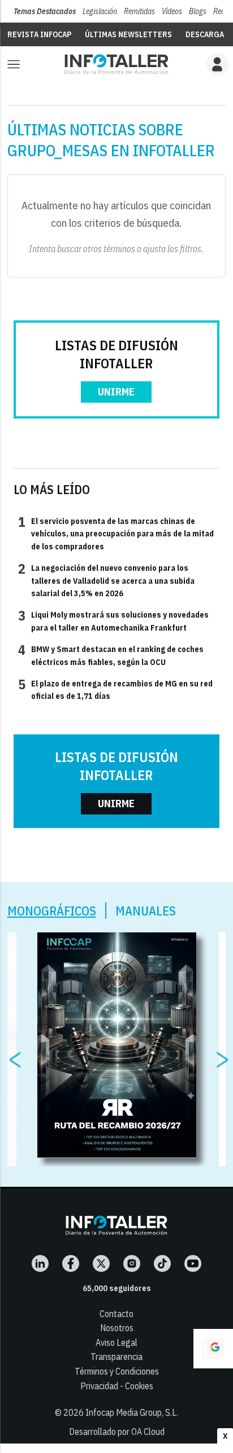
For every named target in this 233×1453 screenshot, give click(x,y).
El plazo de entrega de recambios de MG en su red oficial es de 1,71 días (115, 689)
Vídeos (172, 11)
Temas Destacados (45, 11)
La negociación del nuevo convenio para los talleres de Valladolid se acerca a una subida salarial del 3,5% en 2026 (106, 580)
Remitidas (139, 11)
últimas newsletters (128, 34)
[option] (117, 1045)
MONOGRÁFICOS (51, 910)
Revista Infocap (39, 34)
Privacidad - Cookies (116, 1386)
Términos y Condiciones (117, 1371)
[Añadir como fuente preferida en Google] (213, 1348)
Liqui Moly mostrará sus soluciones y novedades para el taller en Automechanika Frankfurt (113, 620)
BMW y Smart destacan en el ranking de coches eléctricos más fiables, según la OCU (111, 655)
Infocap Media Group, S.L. (131, 1412)
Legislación (100, 11)
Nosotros (116, 1327)
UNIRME (116, 391)
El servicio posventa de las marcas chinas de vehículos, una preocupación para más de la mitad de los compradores (116, 533)
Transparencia (116, 1356)
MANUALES (145, 910)
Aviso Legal (116, 1342)
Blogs (197, 11)
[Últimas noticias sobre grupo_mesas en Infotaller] (116, 64)
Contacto (116, 1313)
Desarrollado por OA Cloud (117, 1431)
